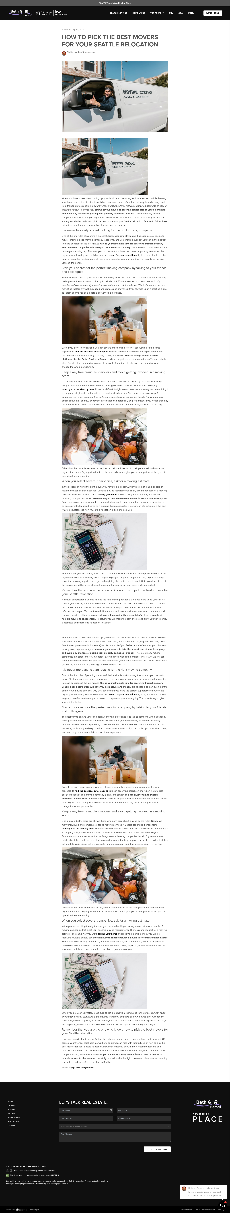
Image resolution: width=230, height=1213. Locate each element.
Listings (12, 1106)
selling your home (107, 494)
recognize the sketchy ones (79, 389)
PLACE (44, 1166)
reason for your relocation (121, 255)
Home (10, 1102)
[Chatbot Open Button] (222, 1205)
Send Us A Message (157, 1149)
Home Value (138, 13)
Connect (12, 1126)
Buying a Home (74, 1068)
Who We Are (14, 1122)
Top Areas (155, 13)
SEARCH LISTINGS (118, 13)
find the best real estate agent (91, 351)
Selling (11, 1114)
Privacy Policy (186, 1210)
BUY (171, 13)
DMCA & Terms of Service (205, 1210)
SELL (180, 13)
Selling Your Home (87, 1068)
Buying (11, 1110)
